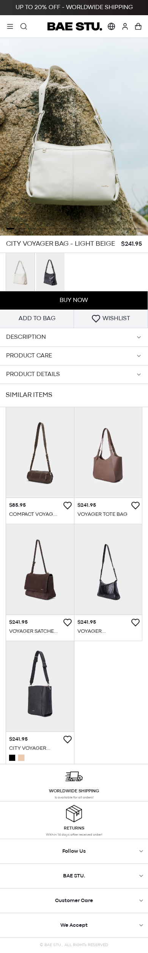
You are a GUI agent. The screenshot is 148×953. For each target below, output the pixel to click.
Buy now (74, 300)
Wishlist (116, 318)
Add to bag (37, 318)
